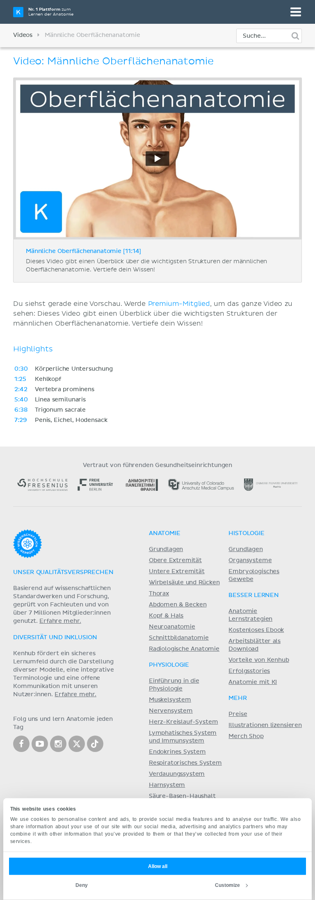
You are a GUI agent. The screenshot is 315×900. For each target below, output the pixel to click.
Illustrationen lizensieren (264, 725)
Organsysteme (250, 560)
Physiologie (169, 665)
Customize (227, 885)
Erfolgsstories (249, 671)
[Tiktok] (95, 744)
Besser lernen (253, 595)
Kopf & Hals (166, 616)
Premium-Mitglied (179, 304)
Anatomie (164, 533)
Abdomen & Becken (178, 605)
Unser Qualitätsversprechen (63, 572)
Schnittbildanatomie (179, 638)
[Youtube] (40, 744)
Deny (81, 885)
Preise (237, 714)
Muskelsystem (170, 700)
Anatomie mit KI (252, 682)
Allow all (157, 866)
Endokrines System (177, 752)
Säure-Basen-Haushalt (182, 796)
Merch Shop (245, 736)
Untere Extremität (177, 571)
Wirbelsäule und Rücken (184, 583)
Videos (22, 35)
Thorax (159, 594)
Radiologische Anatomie (184, 649)
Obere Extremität (175, 560)
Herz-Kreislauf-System (183, 722)
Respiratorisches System (185, 763)
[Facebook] (21, 744)
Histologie (246, 533)
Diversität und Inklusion (55, 637)
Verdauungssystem (177, 774)
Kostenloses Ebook (256, 630)
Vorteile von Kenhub (258, 660)
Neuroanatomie (172, 627)
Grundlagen (166, 549)
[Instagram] (58, 744)
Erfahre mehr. (60, 621)
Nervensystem (171, 711)
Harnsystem (167, 785)
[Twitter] (76, 744)
